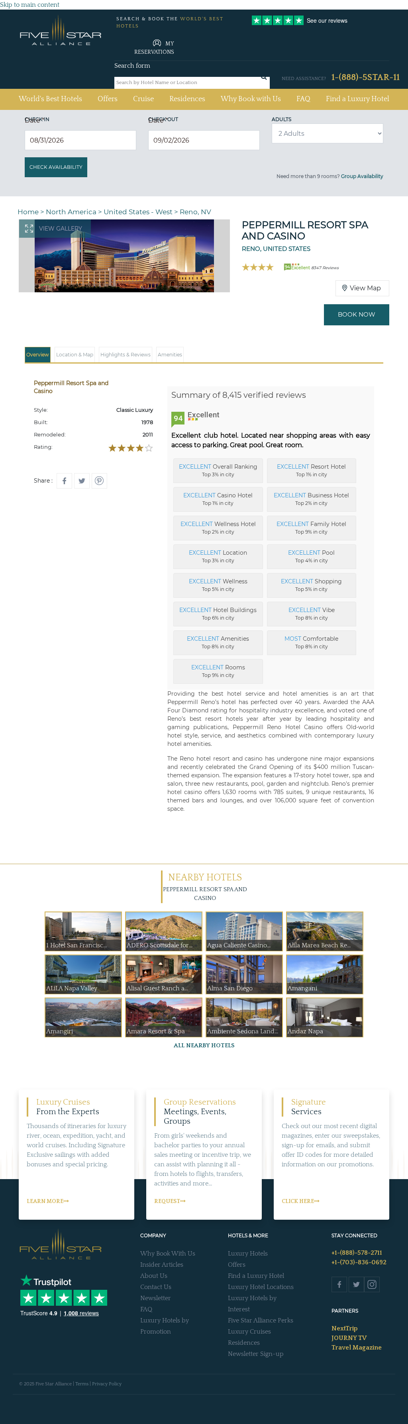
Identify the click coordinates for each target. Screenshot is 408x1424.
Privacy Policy (107, 1384)
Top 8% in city (311, 613)
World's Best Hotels (50, 99)
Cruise (143, 99)
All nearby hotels (204, 1045)
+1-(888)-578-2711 (357, 1252)
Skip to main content (29, 4)
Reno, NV (195, 212)
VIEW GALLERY (60, 228)
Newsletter (155, 1298)
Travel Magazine (357, 1347)
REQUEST (167, 1201)
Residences (187, 99)
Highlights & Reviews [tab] (125, 355)
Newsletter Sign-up (256, 1353)
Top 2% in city (311, 499)
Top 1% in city (311, 470)
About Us (153, 1275)
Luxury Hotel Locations (261, 1287)
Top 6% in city (218, 613)
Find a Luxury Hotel (357, 99)
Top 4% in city (311, 556)
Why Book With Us (167, 1253)
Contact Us (155, 1287)
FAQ (303, 99)
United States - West (138, 212)
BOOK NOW (356, 314)
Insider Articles (161, 1264)
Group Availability (362, 176)
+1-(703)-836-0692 (359, 1262)
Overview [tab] (37, 355)
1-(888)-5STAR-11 (366, 77)
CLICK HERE (298, 1201)
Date (34, 120)
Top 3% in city (218, 470)
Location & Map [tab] (74, 355)
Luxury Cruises (249, 1331)
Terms (81, 1384)
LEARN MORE (45, 1201)
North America (71, 212)
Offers (108, 99)
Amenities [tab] (170, 355)
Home (28, 212)
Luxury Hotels (248, 1253)
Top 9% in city (311, 527)
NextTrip (345, 1328)
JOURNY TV (349, 1338)
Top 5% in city (218, 585)
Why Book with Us (251, 99)
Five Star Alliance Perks (260, 1320)
